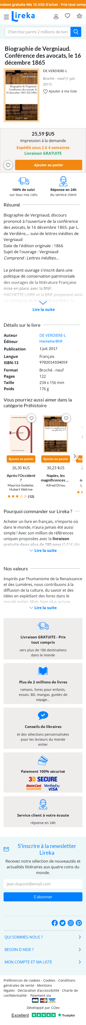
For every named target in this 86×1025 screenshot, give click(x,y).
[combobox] (38, 32)
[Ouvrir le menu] (5, 16)
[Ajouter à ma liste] (8, 164)
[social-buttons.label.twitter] (62, 923)
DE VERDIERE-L (55, 71)
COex (55, 1007)
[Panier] (79, 16)
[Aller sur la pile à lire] (67, 16)
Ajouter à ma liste (62, 91)
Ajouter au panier (48, 165)
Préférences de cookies (22, 980)
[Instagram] (71, 923)
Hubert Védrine (20, 489)
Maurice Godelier (20, 485)
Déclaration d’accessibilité (38, 990)
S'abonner (43, 896)
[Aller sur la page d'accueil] (23, 16)
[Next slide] (75, 456)
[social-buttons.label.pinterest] (79, 923)
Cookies (49, 980)
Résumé (12, 204)
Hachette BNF (51, 341)
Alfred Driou (55, 485)
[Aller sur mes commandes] (56, 16)
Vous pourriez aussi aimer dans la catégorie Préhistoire (38, 402)
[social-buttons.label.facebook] (55, 923)
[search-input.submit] (75, 32)
